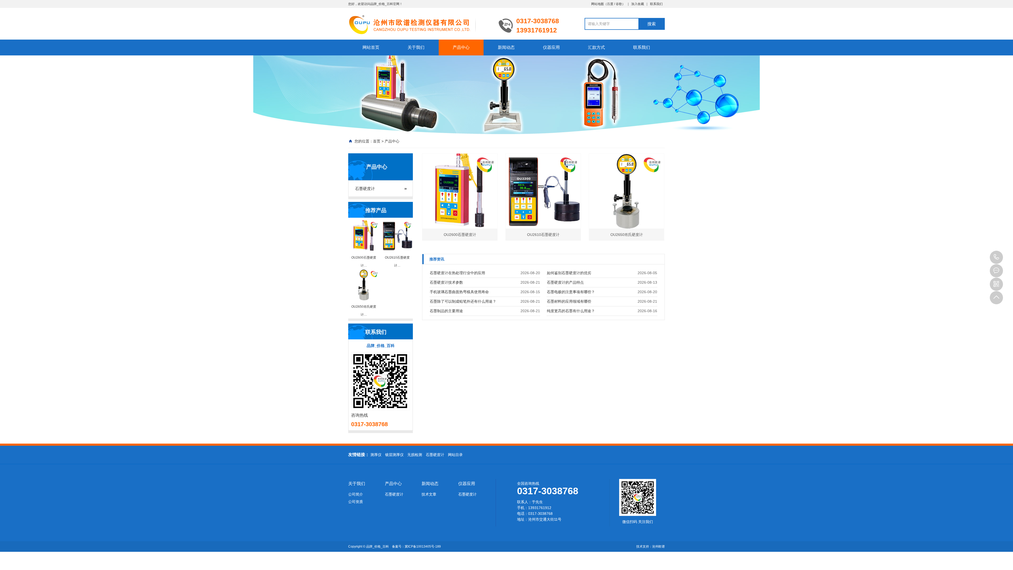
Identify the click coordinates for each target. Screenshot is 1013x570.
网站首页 (370, 47)
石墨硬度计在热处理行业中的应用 (457, 273)
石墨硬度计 (365, 188)
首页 (376, 141)
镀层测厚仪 (394, 455)
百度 (610, 4)
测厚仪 (375, 455)
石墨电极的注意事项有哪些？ (571, 292)
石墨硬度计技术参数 (446, 282)
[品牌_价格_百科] (419, 24)
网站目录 (455, 455)
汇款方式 (596, 47)
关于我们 (416, 47)
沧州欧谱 (658, 546)
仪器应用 (551, 47)
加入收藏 (637, 4)
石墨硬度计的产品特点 (565, 282)
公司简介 (355, 494)
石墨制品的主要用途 (446, 311)
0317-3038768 (996, 257)
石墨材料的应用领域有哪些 (569, 301)
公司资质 (355, 502)
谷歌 (619, 4)
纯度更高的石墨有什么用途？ (571, 311)
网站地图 (597, 4)
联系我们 (656, 4)
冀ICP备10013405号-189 (423, 546)
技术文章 (429, 494)
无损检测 (414, 455)
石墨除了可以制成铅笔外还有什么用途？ (463, 301)
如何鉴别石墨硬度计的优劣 (569, 273)
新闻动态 (506, 47)
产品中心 (461, 47)
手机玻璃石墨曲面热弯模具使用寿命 (459, 292)
